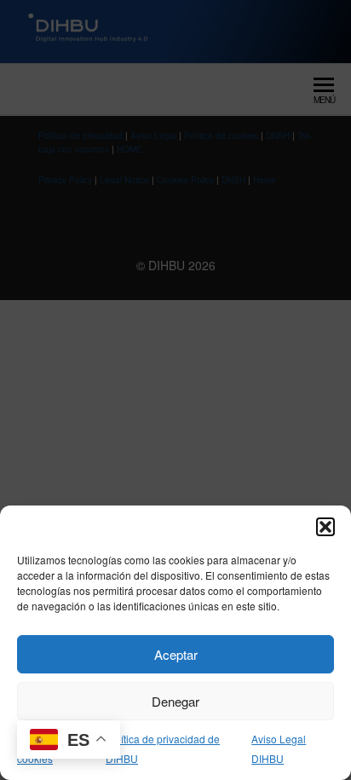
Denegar (175, 701)
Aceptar (176, 654)
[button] (325, 526)
